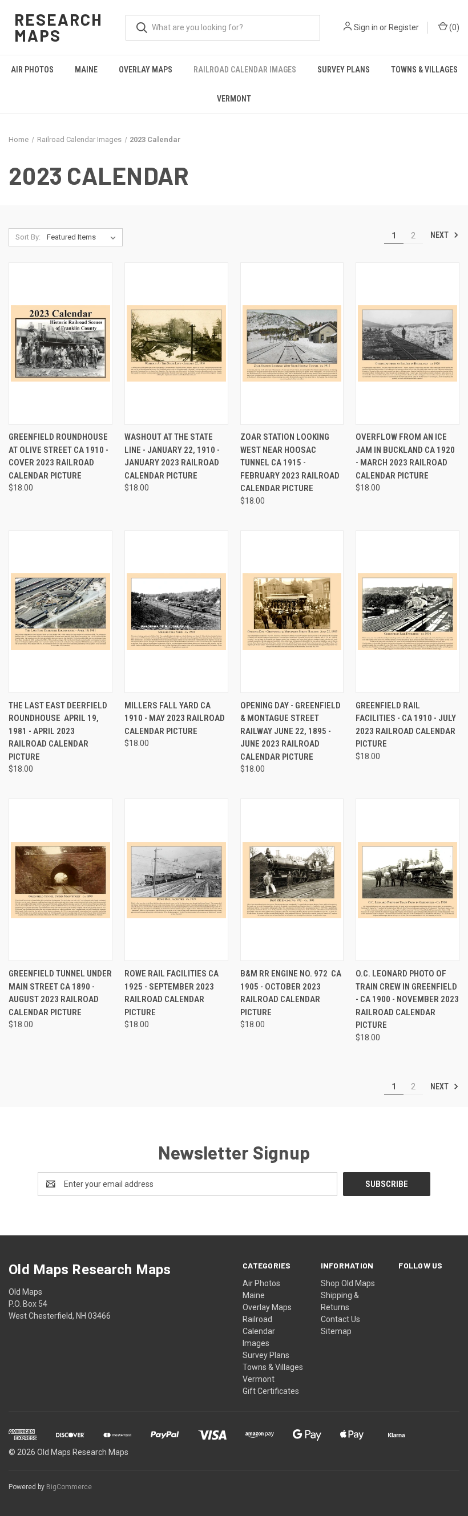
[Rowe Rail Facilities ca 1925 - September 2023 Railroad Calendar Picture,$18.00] (176, 880)
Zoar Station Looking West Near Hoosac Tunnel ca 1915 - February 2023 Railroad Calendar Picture (290, 462)
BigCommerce (69, 1487)
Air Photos (32, 69)
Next (440, 235)
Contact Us (340, 1319)
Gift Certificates (271, 1391)
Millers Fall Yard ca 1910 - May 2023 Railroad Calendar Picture (174, 718)
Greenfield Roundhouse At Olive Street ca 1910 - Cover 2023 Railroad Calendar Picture (58, 456)
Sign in (366, 27)
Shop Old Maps (348, 1283)
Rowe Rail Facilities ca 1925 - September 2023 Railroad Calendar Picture (171, 993)
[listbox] (83, 237)
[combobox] (223, 27)
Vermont (234, 98)
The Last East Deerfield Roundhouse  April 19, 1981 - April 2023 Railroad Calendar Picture (58, 731)
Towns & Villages (424, 69)
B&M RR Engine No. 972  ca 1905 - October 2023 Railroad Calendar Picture (290, 993)
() (453, 27)
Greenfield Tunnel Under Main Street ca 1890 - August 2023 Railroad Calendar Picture (60, 993)
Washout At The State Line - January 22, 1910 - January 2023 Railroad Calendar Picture (172, 456)
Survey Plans (343, 69)
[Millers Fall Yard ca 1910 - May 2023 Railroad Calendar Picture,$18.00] (176, 612)
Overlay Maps (145, 69)
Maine (86, 69)
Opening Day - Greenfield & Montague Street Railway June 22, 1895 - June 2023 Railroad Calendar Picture (290, 731)
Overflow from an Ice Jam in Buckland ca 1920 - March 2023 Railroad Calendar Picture (405, 456)
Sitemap (336, 1331)
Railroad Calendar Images (244, 69)
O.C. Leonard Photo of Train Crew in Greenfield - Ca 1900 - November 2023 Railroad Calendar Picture (407, 999)
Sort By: (28, 237)
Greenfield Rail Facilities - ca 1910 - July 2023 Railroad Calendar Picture (406, 724)
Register (404, 27)
